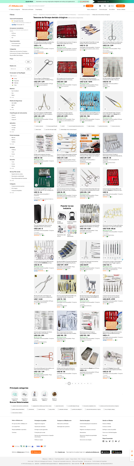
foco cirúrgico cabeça (110, 409)
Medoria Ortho (106, 86)
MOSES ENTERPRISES (108, 302)
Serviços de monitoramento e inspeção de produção (44, 436)
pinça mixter (52, 409)
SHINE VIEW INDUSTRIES (109, 162)
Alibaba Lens (20, 452)
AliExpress (44, 459)
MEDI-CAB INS (106, 195)
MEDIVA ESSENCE (38, 162)
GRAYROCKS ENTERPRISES (63, 268)
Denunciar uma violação (85, 439)
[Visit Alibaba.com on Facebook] (103, 441)
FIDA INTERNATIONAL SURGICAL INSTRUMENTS (67, 196)
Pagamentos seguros (40, 423)
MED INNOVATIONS (39, 52)
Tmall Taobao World (59, 459)
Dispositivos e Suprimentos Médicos (48, 14)
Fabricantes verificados (62, 423)
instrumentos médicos (17, 412)
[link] (132, 451)
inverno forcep (41, 409)
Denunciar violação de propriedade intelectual (88, 436)
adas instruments (60, 406)
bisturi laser (38, 129)
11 (87, 383)
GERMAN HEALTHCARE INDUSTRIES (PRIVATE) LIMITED (67, 50)
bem (28, 61)
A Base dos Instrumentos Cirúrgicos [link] (101, 14)
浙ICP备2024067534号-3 (106, 463)
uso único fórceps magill (51, 129)
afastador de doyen (63, 409)
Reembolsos (83, 432)
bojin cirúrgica (91, 126)
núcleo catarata (39, 126)
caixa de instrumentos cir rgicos (93, 409)
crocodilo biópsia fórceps (73, 406)
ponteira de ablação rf (77, 409)
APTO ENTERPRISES (108, 52)
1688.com (51, 459)
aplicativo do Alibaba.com (92, 452)
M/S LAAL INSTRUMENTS (86, 120)
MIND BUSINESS (38, 120)
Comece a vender (107, 426)
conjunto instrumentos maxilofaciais (20, 406)
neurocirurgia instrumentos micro (76, 126)
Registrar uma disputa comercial (87, 429)
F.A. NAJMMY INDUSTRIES (40, 302)
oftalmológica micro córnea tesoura (69, 129)
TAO (79, 459)
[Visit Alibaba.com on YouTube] (116, 441)
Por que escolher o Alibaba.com (19, 423)
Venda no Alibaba (107, 423)
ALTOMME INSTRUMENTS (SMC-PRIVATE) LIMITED (90, 48)
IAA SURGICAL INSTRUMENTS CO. (65, 120)
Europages (89, 459)
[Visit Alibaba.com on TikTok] (119, 441)
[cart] (105, 6)
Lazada (67, 459)
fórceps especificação (52, 126)
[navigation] (20, 199)
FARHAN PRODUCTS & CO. (86, 269)
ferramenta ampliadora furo (90, 406)
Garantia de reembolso (40, 426)
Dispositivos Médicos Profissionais (67, 14)
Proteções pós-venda (40, 432)
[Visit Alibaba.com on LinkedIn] (106, 441)
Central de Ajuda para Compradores (88, 423)
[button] (84, 6)
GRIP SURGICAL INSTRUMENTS (87, 86)
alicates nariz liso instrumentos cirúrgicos (109, 406)
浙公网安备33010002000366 (92, 463)
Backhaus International (108, 120)
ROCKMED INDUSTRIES (85, 231)
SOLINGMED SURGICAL (86, 305)
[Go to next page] (90, 383)
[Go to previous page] (66, 383)
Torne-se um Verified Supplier (110, 432)
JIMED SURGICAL (61, 339)
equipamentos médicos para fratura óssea (42, 406)
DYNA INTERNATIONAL (108, 235)
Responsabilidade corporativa (19, 429)
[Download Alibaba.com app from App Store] (105, 452)
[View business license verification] (81, 463)
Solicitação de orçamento (63, 426)
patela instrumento (103, 126)
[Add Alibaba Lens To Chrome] (36, 452)
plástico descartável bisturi (18, 409)
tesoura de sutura (116, 126)
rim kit (63, 126)
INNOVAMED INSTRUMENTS (87, 196)
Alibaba (35, 14)
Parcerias (105, 435)
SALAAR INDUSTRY (38, 234)
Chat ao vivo (83, 426)
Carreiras (14, 432)
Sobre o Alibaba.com (17, 420)
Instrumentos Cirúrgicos (84, 14)
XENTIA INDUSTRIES (62, 305)
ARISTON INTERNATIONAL (40, 342)
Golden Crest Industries (62, 86)
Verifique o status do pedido (109, 429)
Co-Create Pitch (16, 426)
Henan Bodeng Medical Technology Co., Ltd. (67, 161)
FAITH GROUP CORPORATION (110, 269)
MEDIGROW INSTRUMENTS (40, 85)
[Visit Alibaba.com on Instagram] (113, 441)
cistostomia (31, 409)
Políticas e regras (39, 439)
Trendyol (83, 459)
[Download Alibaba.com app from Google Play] (117, 452)
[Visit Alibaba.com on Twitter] (110, 441)
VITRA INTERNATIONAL (85, 162)
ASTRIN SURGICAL (38, 269)
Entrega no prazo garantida (41, 429)
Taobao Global (73, 459)
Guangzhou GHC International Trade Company (44, 198)
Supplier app (61, 452)
